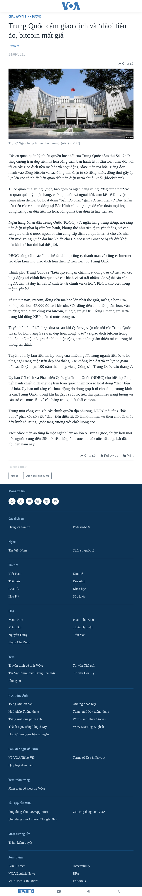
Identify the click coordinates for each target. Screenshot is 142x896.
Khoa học (79, 589)
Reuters (14, 46)
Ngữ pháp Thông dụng (24, 712)
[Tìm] (118, 891)
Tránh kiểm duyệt (20, 842)
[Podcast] (46, 501)
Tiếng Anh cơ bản (21, 704)
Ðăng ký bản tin (19, 527)
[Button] (125, 63)
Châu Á (14, 589)
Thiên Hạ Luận (83, 627)
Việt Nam (15, 573)
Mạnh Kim (16, 619)
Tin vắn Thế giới (84, 665)
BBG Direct (17, 866)
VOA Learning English (88, 727)
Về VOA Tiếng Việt (22, 758)
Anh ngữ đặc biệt (84, 704)
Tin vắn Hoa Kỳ (83, 673)
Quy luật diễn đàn (21, 765)
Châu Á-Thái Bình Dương (25, 16)
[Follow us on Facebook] (12, 501)
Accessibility (81, 866)
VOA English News (22, 873)
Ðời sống (79, 581)
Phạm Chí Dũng (19, 642)
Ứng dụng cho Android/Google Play (33, 819)
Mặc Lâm (15, 627)
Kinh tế (78, 573)
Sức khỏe (79, 596)
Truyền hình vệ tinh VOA (26, 665)
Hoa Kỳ (14, 596)
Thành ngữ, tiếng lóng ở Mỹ (28, 727)
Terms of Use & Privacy (89, 758)
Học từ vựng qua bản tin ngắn (29, 734)
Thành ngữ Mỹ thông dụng (91, 712)
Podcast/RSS (81, 527)
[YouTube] (59, 891)
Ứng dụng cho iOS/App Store (28, 812)
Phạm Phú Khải (83, 619)
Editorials (79, 881)
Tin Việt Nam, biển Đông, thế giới (32, 673)
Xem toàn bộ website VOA (27, 788)
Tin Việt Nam (18, 550)
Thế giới (14, 581)
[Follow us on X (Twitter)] (20, 501)
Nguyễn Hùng (18, 635)
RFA (76, 873)
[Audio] (88, 891)
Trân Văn (79, 635)
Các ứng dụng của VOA (89, 812)
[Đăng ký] (55, 501)
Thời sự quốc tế (83, 550)
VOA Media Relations (23, 881)
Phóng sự (15, 681)
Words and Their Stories (89, 719)
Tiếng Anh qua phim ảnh (25, 719)
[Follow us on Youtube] (29, 501)
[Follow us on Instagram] (37, 501)
